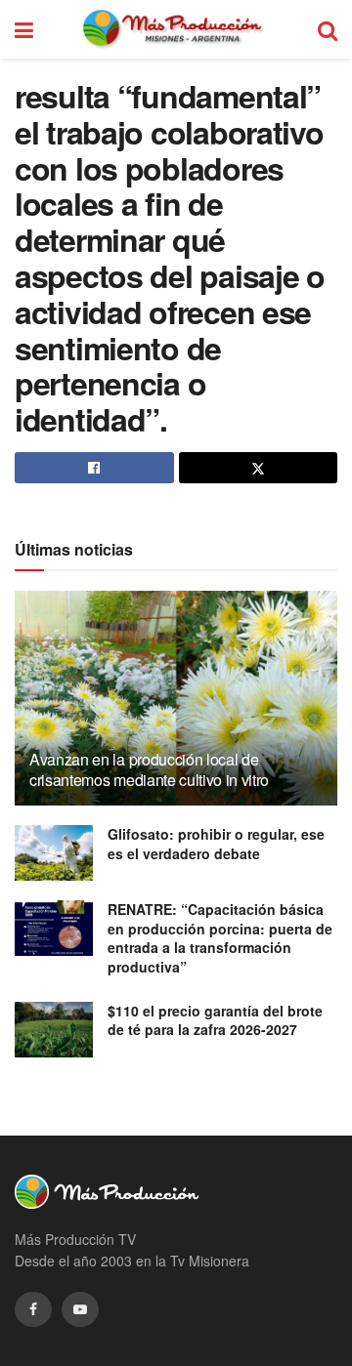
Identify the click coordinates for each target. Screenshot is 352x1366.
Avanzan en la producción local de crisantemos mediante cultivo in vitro (149, 769)
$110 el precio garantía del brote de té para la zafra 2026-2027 (215, 1020)
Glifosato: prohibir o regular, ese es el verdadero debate (216, 843)
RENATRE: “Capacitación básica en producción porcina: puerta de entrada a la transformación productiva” (220, 937)
